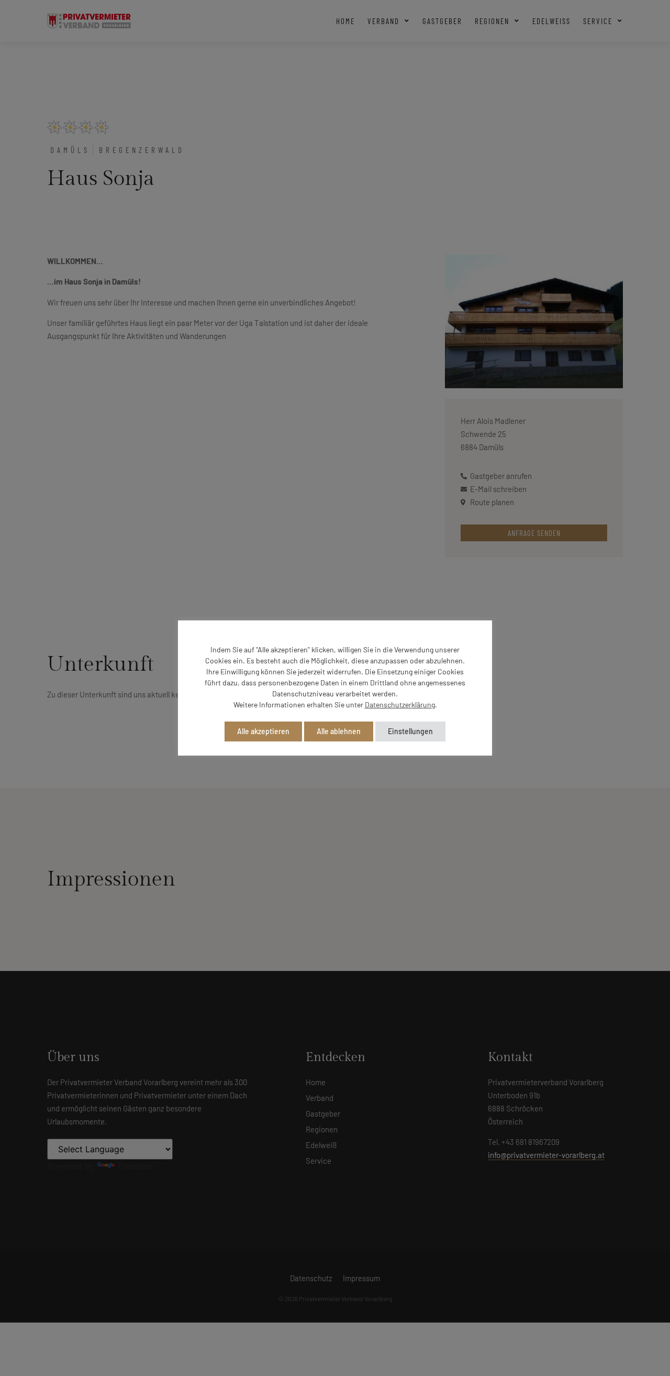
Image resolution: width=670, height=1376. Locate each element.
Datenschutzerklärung (400, 704)
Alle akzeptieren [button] (263, 731)
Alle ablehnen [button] (339, 731)
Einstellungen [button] (410, 731)
